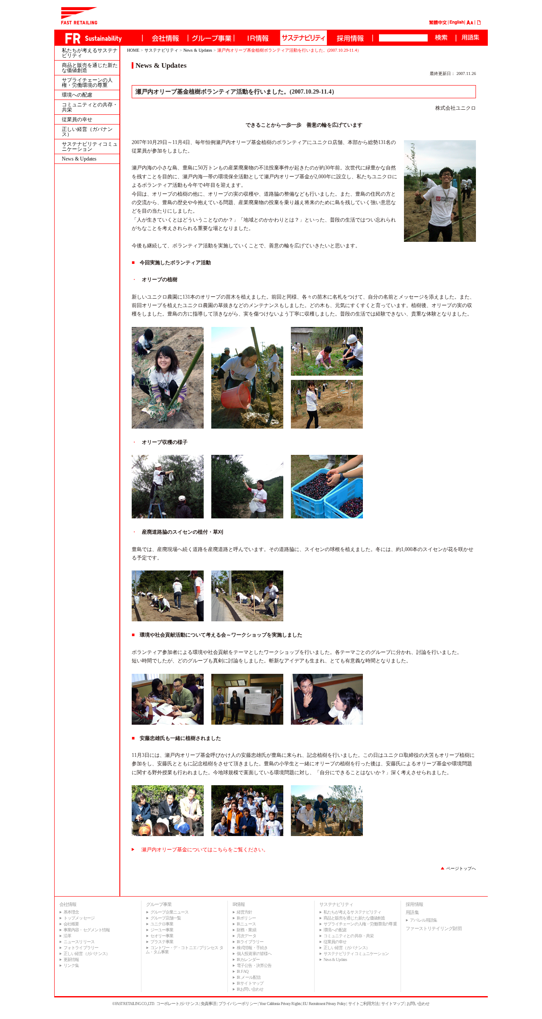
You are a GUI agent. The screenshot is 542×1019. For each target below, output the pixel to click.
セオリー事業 (162, 935)
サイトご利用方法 (363, 1003)
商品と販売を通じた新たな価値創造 (90, 68)
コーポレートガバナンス (177, 1003)
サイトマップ (392, 1003)
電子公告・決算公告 (254, 965)
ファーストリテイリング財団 (433, 928)
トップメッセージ (79, 918)
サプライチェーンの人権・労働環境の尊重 (87, 83)
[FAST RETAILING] (79, 23)
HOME (133, 50)
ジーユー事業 (162, 930)
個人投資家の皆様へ (254, 953)
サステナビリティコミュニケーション (90, 146)
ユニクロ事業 (162, 924)
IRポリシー (246, 918)
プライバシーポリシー (237, 1003)
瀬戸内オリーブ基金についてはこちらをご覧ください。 (204, 850)
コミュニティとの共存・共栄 (90, 107)
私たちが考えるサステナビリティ (90, 53)
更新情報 (71, 959)
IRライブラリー (250, 941)
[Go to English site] (457, 23)
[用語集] (470, 38)
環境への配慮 (77, 94)
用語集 (412, 912)
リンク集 (71, 965)
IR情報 (238, 904)
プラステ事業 (162, 941)
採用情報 (414, 904)
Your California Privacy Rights (280, 1003)
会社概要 (71, 924)
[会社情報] (164, 38)
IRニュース (246, 924)
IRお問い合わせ (250, 989)
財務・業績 (246, 930)
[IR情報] (257, 38)
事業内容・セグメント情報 (87, 930)
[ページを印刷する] (479, 23)
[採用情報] (349, 38)
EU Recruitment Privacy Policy (324, 1003)
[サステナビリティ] (303, 38)
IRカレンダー (248, 959)
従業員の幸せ (77, 119)
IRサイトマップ (250, 983)
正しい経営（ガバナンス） (87, 132)
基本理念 (71, 912)
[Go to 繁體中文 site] (438, 23)
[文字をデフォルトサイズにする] (471, 23)
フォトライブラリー (81, 947)
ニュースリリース (79, 941)
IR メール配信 (248, 977)
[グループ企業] (211, 38)
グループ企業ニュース (169, 912)
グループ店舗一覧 (165, 918)
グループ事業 (159, 904)
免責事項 (208, 1003)
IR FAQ (242, 971)
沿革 (67, 935)
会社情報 (67, 904)
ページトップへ (461, 868)
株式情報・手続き (252, 947)
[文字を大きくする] (468, 23)
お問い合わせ (418, 1003)
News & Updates (79, 158)
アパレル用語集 (423, 920)
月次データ (246, 935)
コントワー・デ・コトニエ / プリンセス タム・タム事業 (184, 949)
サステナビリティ (161, 50)
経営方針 (244, 912)
